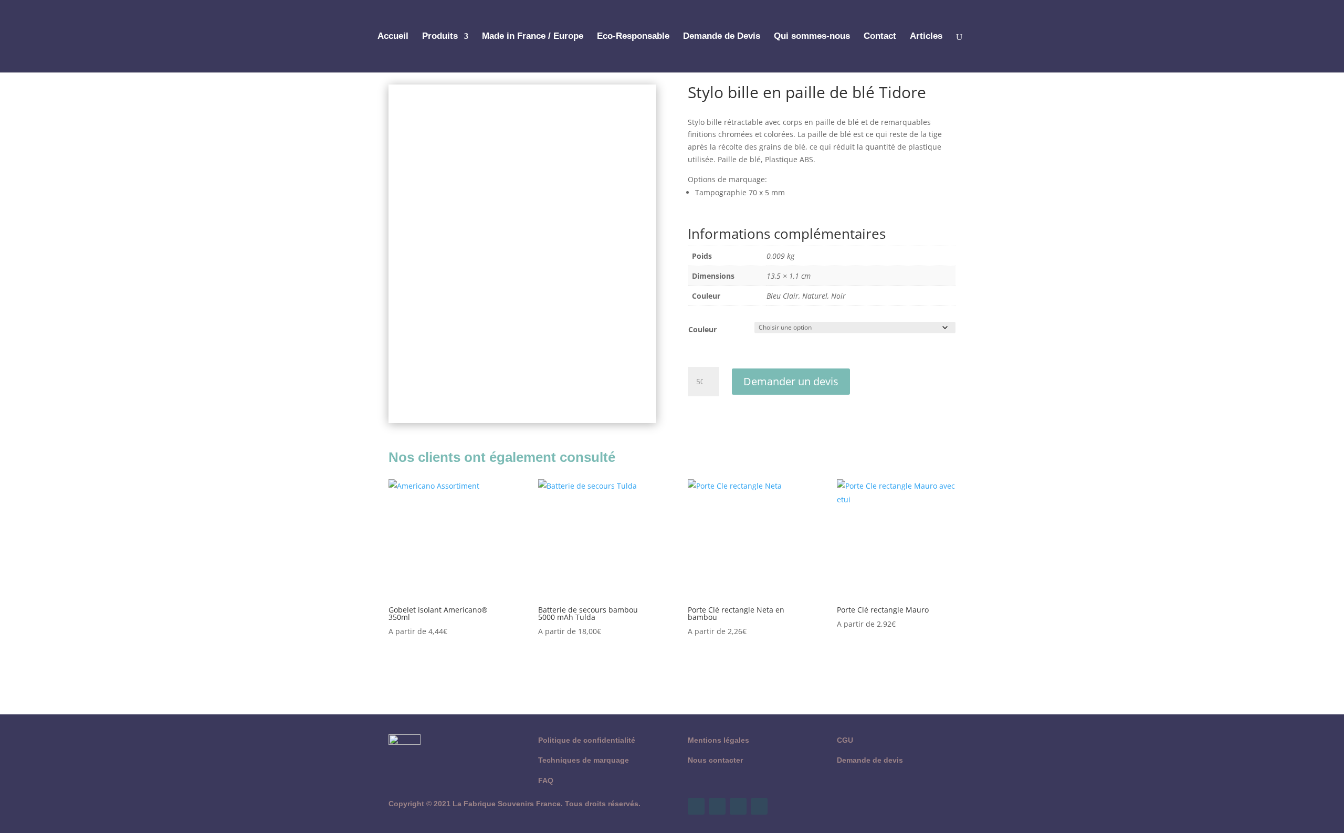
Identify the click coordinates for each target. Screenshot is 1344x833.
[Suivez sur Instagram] (738, 806)
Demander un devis (790, 381)
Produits (440, 37)
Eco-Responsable (633, 37)
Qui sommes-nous (812, 37)
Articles (926, 37)
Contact (880, 37)
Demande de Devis (721, 37)
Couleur (702, 329)
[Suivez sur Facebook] (696, 806)
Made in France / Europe (532, 37)
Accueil (392, 37)
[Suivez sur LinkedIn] (759, 806)
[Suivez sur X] (717, 806)
